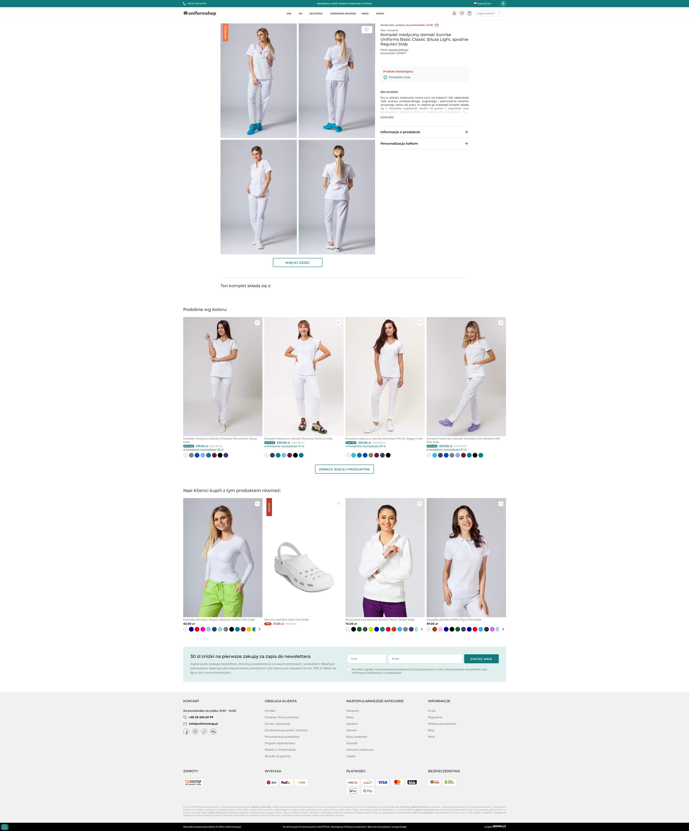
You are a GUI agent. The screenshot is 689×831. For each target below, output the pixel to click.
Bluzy (350, 717)
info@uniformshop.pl (203, 723)
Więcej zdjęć (297, 262)
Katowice (330, 815)
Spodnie (352, 723)
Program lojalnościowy (280, 743)
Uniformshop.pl (232, 826)
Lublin (321, 815)
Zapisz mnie (481, 659)
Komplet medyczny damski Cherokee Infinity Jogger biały (384, 438)
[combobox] (489, 13)
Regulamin (435, 717)
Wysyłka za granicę (277, 756)
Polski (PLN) (484, 3)
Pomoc (380, 13)
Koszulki (351, 743)
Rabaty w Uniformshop (280, 749)
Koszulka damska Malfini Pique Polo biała (454, 619)
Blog (431, 730)
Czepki (350, 756)
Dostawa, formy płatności (282, 717)
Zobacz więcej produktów (344, 469)
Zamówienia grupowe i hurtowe (286, 730)
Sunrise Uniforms (398, 49)
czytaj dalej (387, 117)
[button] (424, 132)
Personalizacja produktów (282, 736)
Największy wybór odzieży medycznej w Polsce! (344, 3)
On (300, 13)
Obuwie (351, 730)
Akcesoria (316, 13)
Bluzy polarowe (356, 736)
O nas (432, 710)
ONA (382, 30)
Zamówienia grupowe (343, 13)
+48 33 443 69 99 (196, 3)
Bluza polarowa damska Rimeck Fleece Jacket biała (379, 619)
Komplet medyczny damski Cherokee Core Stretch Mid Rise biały (463, 440)
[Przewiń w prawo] (258, 629)
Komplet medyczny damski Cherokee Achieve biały (298, 438)
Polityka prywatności (442, 723)
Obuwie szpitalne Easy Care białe (286, 619)
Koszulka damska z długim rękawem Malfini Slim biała (219, 619)
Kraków (297, 815)
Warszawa (287, 815)
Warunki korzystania (378, 826)
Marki (365, 13)
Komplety (393, 30)
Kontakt (270, 710)
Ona (289, 13)
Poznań (340, 815)
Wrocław (306, 815)
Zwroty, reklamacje (277, 723)
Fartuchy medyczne (359, 749)
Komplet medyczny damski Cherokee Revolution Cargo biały (220, 440)
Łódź (314, 815)
